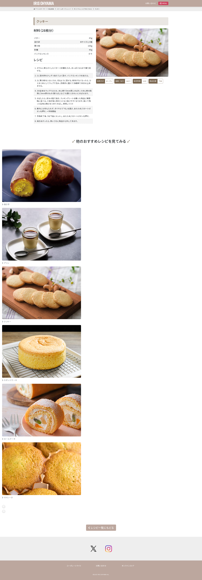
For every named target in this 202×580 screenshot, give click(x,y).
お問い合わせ (150, 3)
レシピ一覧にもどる (102, 528)
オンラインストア (128, 565)
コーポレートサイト (74, 565)
